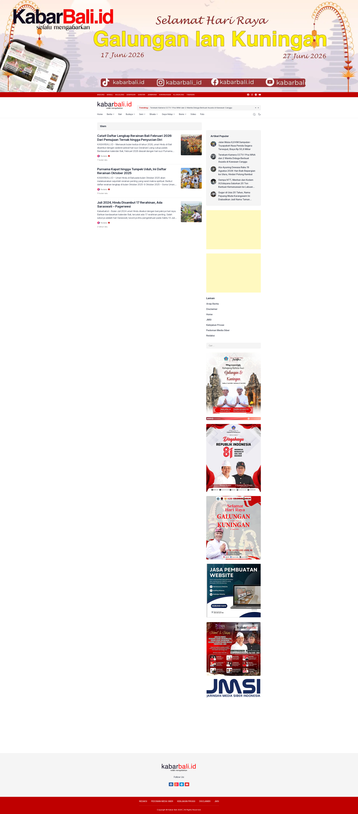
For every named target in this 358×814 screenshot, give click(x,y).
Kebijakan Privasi (215, 325)
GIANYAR (141, 95)
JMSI (208, 319)
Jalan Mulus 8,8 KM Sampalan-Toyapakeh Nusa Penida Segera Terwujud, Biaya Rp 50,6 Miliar (235, 146)
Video (193, 114)
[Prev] (256, 108)
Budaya (129, 114)
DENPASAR (131, 95)
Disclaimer (211, 309)
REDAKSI (143, 801)
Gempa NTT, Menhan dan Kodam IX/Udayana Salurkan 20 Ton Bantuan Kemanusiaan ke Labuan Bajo (235, 183)
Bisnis (181, 114)
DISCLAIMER (204, 801)
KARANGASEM (165, 95)
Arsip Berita (212, 303)
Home (100, 114)
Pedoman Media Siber (218, 330)
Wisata (152, 114)
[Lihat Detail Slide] (179, 46)
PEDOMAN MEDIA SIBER (162, 801)
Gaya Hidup (167, 114)
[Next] (258, 108)
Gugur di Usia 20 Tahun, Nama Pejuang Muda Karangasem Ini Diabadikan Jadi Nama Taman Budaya (234, 196)
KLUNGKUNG (178, 95)
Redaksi (210, 335)
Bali (120, 114)
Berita (109, 114)
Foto (202, 114)
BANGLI (110, 95)
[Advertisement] (233, 229)
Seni (141, 114)
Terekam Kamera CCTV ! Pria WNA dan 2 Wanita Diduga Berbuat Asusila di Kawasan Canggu (236, 158)
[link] (248, 95)
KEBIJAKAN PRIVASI (186, 801)
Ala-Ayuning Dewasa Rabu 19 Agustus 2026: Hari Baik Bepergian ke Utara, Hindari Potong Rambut (193, 108)
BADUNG (100, 95)
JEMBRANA (152, 95)
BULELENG (119, 95)
